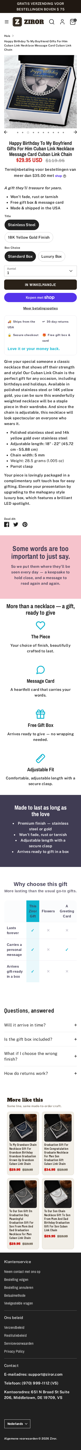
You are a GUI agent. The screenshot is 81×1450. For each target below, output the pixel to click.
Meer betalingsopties (40, 308)
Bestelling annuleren (18, 1287)
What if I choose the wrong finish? (31, 1056)
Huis (7, 35)
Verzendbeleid (14, 1327)
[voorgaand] (5, 132)
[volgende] (75, 132)
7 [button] (48, 132)
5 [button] (38, 132)
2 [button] (22, 132)
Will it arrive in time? (24, 1024)
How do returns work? (26, 1073)
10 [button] (63, 132)
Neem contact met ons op (22, 1271)
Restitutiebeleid (15, 1335)
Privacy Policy (14, 1351)
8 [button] (53, 132)
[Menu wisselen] (5, 21)
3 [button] (28, 132)
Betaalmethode (15, 1295)
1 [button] (17, 132)
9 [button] (58, 132)
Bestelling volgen (16, 1279)
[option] (40, 91)
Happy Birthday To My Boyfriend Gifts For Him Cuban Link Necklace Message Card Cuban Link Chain (37, 46)
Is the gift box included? (28, 1039)
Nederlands (15, 1424)
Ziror (53, 1438)
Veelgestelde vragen (18, 1303)
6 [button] (43, 132)
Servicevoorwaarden (18, 1343)
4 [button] (33, 132)
